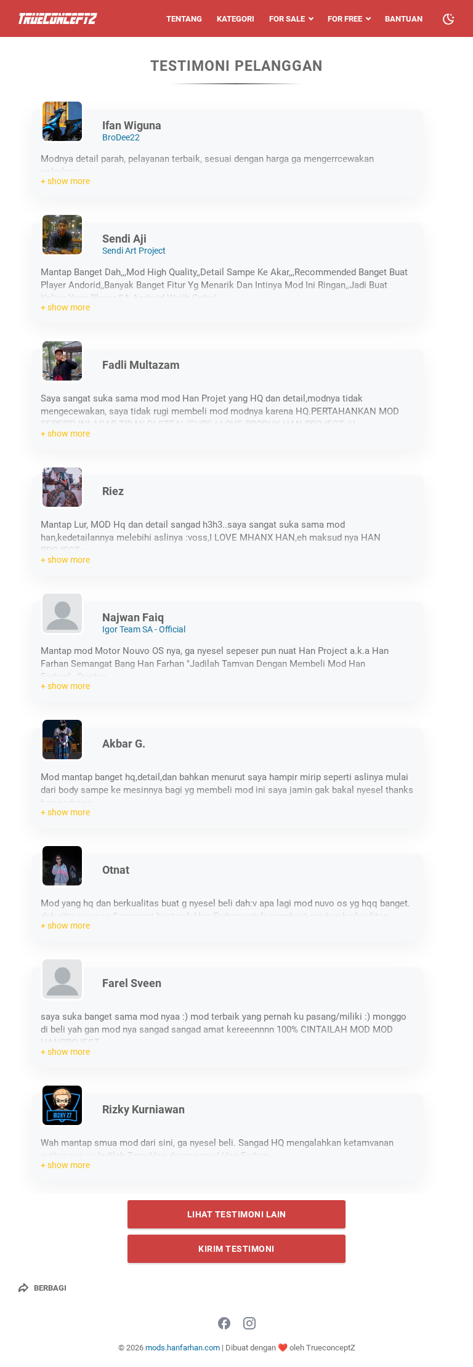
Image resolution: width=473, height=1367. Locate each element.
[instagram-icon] (249, 1324)
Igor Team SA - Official (143, 629)
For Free (345, 18)
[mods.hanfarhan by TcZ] (57, 18)
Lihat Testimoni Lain (236, 1214)
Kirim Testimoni (236, 1249)
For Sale (287, 18)
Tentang (184, 18)
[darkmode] (448, 17)
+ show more (65, 181)
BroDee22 (121, 137)
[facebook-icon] (224, 1324)
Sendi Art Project (134, 251)
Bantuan (403, 18)
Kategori (235, 18)
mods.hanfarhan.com (182, 1347)
